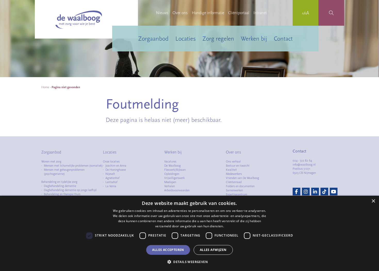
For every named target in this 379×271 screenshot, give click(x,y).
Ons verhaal (233, 161)
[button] (189, 262)
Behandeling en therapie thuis (62, 194)
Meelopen (170, 182)
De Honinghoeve (115, 169)
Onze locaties (111, 161)
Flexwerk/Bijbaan (175, 169)
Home (45, 87)
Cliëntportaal (238, 13)
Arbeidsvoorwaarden (177, 190)
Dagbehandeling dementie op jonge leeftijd (70, 190)
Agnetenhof (112, 178)
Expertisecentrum (236, 194)
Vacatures (170, 161)
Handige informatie (208, 13)
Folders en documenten (240, 186)
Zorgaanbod (153, 38)
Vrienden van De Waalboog (242, 178)
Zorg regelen (218, 38)
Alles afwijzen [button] (213, 250)
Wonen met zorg (51, 161)
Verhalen (169, 186)
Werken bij (254, 38)
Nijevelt (110, 174)
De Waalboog (172, 165)
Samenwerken (234, 190)
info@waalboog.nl (304, 164)
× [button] (373, 201)
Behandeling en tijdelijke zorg (59, 182)
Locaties (185, 38)
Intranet (260, 13)
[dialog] (189, 233)
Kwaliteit (231, 169)
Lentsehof (111, 182)
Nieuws (162, 13)
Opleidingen (171, 174)
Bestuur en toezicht (238, 165)
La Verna (110, 186)
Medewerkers (234, 174)
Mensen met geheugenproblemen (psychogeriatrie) (64, 172)
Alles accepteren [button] (168, 250)
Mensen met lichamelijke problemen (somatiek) (73, 165)
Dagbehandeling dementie (60, 186)
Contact (283, 38)
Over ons (180, 13)
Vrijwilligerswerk (174, 178)
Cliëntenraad (234, 182)
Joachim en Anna (115, 165)
